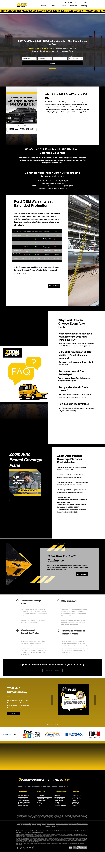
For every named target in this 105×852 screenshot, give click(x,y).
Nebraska (58, 824)
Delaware (47, 823)
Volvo (86, 817)
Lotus (69, 816)
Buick (47, 815)
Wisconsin (53, 826)
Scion (60, 817)
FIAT (79, 815)
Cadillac (51, 815)
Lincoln (66, 816)
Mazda (79, 816)
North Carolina (21, 825)
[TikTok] (33, 847)
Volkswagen (81, 817)
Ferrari (75, 815)
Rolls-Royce (55, 817)
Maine (18, 824)
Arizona (27, 823)
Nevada (62, 824)
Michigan (34, 824)
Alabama (20, 823)
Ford (82, 815)
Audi (36, 815)
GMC (86, 815)
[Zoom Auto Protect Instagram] (20, 847)
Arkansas (32, 823)
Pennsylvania (45, 825)
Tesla (72, 817)
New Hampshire (67, 824)
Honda (20, 816)
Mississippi (44, 824)
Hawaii (58, 823)
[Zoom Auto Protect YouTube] (30, 847)
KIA (45, 816)
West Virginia (47, 826)
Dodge (71, 815)
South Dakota (65, 825)
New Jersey (74, 824)
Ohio (32, 825)
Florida (51, 823)
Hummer (25, 816)
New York (85, 824)
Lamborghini (50, 816)
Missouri (49, 824)
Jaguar (38, 816)
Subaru (68, 817)
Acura (18, 815)
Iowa (72, 823)
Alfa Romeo (24, 815)
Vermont (81, 825)
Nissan (41, 817)
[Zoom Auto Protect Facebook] (17, 847)
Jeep (42, 816)
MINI (32, 817)
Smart (64, 817)
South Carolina (58, 825)
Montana (53, 824)
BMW (43, 815)
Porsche (46, 817)
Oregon (40, 825)
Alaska (23, 823)
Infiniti (34, 816)
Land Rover (56, 816)
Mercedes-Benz (26, 817)
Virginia (85, 825)
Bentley (39, 815)
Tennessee (70, 825)
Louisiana (84, 823)
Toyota (76, 817)
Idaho (62, 823)
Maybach (83, 816)
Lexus (61, 816)
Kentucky (80, 823)
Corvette (67, 815)
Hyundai (30, 816)
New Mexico (80, 824)
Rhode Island (51, 825)
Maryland (23, 824)
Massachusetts (28, 824)
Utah (78, 825)
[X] (24, 847)
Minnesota (39, 824)
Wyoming (58, 826)
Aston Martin (31, 815)
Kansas (75, 823)
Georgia (55, 823)
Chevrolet (56, 815)
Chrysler (62, 815)
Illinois (65, 823)
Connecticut (41, 823)
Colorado (37, 823)
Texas (75, 825)
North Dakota (27, 825)
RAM (50, 817)
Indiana (69, 823)
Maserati (74, 816)
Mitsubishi (36, 817)
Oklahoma (36, 825)
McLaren (19, 817)
